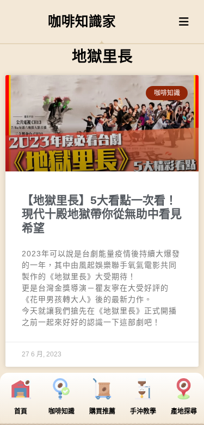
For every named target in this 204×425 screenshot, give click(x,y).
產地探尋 (184, 411)
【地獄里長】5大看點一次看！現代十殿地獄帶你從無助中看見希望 (102, 213)
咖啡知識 (61, 411)
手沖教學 (143, 411)
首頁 (20, 411)
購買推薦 (102, 411)
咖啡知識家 (82, 21)
